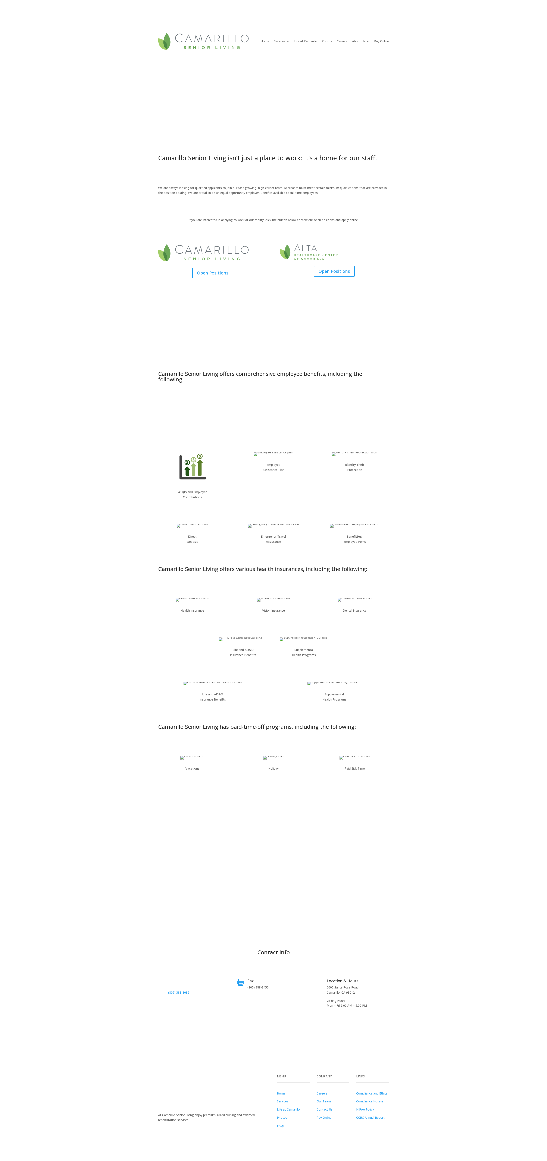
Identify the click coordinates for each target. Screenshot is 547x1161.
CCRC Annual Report (370, 1117)
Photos (327, 41)
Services (279, 41)
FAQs (280, 1126)
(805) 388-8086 (178, 992)
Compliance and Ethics (372, 1093)
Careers (342, 41)
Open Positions (212, 273)
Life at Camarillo (305, 41)
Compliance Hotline (369, 1101)
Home (265, 41)
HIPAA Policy (365, 1109)
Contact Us (324, 1109)
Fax (250, 980)
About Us (358, 41)
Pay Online (381, 41)
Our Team (324, 1101)
